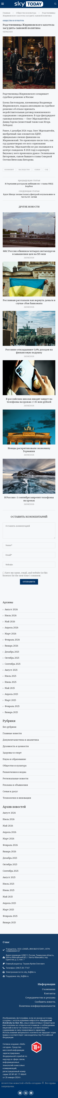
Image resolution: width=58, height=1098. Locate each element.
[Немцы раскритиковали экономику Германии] (29, 427)
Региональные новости (15, 778)
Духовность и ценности (16, 746)
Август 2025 (11, 670)
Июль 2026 (10, 615)
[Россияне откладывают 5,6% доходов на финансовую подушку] (29, 328)
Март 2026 (10, 633)
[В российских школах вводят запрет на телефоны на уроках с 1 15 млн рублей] (29, 377)
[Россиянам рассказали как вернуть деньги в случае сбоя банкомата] (29, 279)
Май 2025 (10, 688)
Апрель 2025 (11, 694)
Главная (6, 13)
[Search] (55, 4)
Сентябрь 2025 (13, 664)
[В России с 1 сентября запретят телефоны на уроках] (29, 476)
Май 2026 (10, 621)
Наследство (24, 170)
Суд (46, 170)
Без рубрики (9, 727)
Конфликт (9, 170)
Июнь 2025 (10, 682)
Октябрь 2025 (12, 658)
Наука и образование (14, 759)
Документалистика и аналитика (21, 740)
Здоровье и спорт (12, 752)
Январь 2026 (11, 645)
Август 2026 (11, 609)
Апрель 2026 (11, 627)
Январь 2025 (11, 712)
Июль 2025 (10, 676)
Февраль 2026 (12, 639)
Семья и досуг (10, 791)
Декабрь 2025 (12, 652)
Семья (37, 170)
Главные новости (12, 733)
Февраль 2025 (12, 706)
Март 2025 (10, 700)
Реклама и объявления (15, 785)
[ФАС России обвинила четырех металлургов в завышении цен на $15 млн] (29, 229)
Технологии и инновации (17, 798)
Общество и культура (26, 13)
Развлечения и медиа (14, 772)
